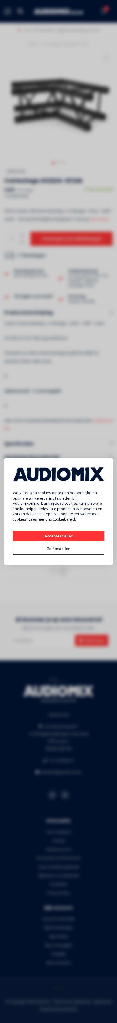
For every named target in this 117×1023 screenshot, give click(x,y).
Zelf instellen (58, 548)
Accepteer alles (59, 536)
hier (41, 519)
